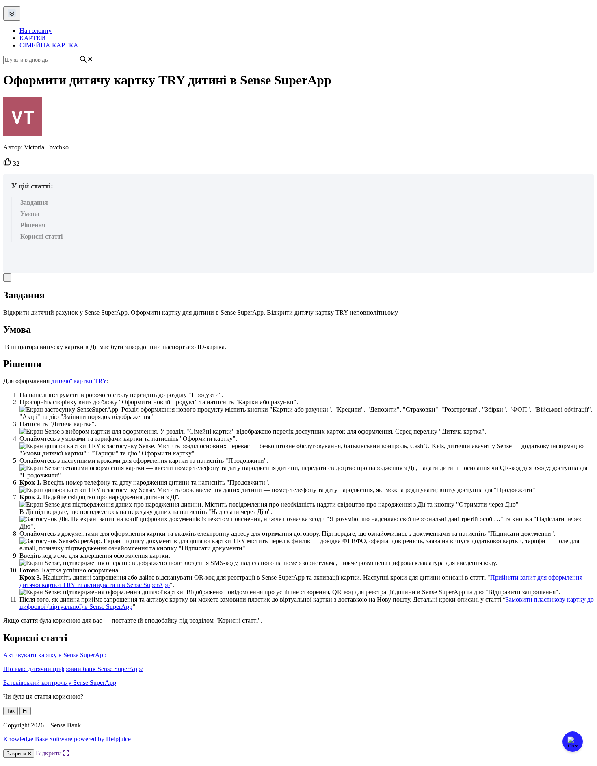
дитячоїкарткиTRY (79, 381)
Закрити (17, 754)
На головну (35, 30)
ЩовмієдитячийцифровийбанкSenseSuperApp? (73, 668)
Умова (29, 213)
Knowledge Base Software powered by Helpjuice (67, 739)
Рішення (32, 225)
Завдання (34, 202)
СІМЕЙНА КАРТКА (48, 45)
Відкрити (49, 753)
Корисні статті (41, 236)
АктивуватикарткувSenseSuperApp (54, 655)
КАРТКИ (32, 38)
